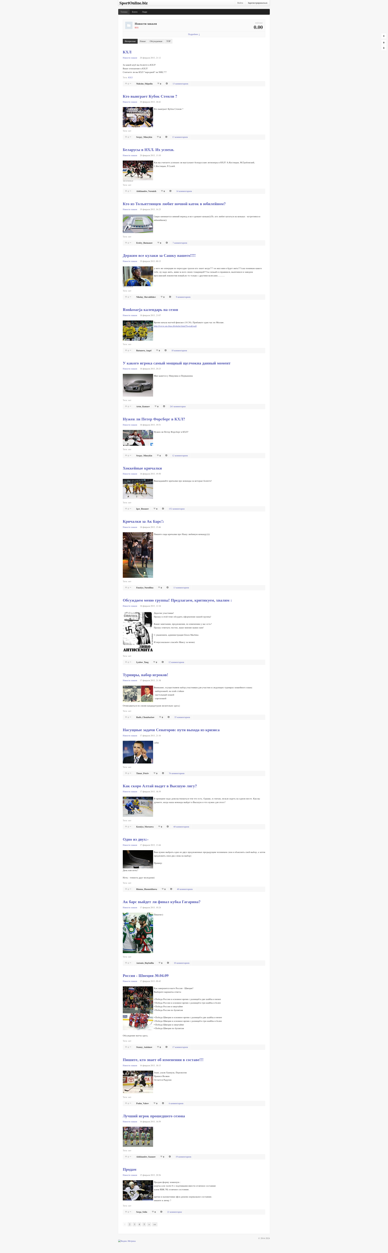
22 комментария (174, 1211)
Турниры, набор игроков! (145, 675)
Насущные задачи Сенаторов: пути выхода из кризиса (171, 730)
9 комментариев (183, 296)
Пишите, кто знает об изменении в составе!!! (163, 1059)
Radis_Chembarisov (145, 717)
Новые (143, 41)
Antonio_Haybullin (145, 962)
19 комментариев (183, 1156)
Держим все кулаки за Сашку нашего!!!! (159, 255)
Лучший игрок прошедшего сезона (154, 1116)
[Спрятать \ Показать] (383, 36)
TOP (168, 41)
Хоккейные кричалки (142, 468)
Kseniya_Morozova (145, 826)
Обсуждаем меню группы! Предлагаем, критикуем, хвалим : (177, 600)
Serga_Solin (141, 1211)
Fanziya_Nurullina (144, 587)
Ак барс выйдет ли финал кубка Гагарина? (162, 901)
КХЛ (127, 52)
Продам (129, 1169)
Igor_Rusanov (142, 508)
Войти (240, 2)
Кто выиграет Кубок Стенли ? (150, 96)
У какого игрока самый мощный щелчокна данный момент (177, 363)
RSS (137, 27)
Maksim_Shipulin (144, 83)
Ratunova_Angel (143, 350)
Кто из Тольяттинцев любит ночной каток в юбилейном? (174, 203)
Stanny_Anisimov (144, 1047)
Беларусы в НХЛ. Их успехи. (148, 149)
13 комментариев (180, 83)
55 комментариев (182, 717)
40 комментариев (185, 889)
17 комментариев (180, 1047)
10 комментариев (179, 350)
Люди (144, 11)
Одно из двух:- (136, 839)
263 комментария (178, 406)
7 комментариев (180, 242)
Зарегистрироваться (257, 2)
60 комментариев (181, 826)
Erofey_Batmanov (144, 242)
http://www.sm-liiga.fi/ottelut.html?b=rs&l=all (175, 325)
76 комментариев (176, 773)
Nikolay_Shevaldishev (146, 297)
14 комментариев (184, 191)
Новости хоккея (130, 57)
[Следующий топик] (383, 47)
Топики (123, 11)
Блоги (134, 11)
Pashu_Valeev (142, 1103)
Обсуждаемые (156, 41)
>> (155, 1224)
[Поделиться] (167, 83)
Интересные (130, 41)
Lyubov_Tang (142, 662)
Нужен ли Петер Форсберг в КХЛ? (154, 419)
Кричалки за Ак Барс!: (143, 521)
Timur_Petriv (142, 773)
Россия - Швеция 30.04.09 (146, 975)
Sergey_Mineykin (144, 137)
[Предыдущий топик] (383, 42)
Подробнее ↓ (194, 34)
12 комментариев (180, 455)
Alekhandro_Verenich (146, 191)
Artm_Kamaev (143, 406)
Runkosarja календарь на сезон (150, 309)
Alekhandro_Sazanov (146, 1156)
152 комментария (176, 508)
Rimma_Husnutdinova (146, 889)
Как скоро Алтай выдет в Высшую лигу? (160, 786)
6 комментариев (176, 1103)
